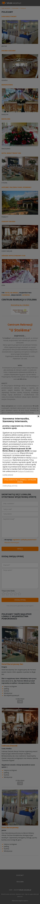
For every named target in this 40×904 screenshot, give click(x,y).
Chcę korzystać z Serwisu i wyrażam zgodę (20, 481)
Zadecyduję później (10, 486)
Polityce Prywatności (25, 471)
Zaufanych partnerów (11, 453)
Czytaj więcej (8, 474)
